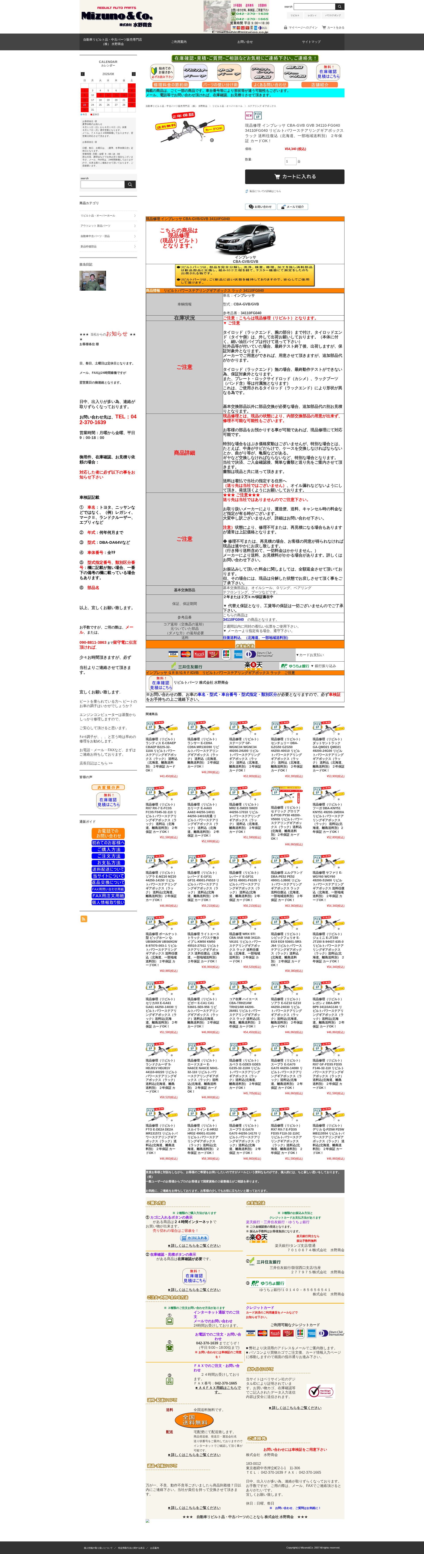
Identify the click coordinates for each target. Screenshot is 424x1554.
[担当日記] (93, 289)
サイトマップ (311, 41)
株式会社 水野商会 (213, 682)
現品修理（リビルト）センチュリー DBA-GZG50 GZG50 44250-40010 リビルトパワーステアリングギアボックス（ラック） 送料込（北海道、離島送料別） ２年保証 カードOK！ (287, 754)
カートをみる (335, 27)
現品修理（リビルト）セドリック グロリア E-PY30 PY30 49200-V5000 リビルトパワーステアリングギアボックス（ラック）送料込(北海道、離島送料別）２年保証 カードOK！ (287, 823)
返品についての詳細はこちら (265, 191)
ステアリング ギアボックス (262, 106)
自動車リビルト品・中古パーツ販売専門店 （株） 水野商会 (112, 42)
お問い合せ (245, 41)
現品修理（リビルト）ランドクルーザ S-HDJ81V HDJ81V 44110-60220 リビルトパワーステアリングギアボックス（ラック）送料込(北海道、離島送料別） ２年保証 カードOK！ (162, 1076)
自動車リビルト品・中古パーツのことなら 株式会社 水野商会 (245, 1517)
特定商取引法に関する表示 (131, 1548)
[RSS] (84, 920)
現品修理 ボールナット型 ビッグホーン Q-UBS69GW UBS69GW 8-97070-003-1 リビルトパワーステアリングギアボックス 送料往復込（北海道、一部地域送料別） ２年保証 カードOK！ (162, 949)
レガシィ (312, 15)
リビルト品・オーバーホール (227, 106)
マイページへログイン (303, 27)
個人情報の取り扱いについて (98, 1548)
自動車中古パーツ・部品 (95, 236)
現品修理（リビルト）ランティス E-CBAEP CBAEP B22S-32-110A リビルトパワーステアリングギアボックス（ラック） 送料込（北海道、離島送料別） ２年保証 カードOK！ (162, 754)
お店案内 (154, 1548)
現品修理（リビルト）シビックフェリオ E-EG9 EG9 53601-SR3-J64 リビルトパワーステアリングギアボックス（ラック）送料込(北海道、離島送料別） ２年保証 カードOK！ (286, 949)
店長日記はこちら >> (96, 763)
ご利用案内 (179, 41)
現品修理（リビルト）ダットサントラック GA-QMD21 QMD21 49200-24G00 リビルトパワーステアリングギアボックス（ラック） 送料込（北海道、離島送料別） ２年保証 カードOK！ (328, 754)
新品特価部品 (89, 246)
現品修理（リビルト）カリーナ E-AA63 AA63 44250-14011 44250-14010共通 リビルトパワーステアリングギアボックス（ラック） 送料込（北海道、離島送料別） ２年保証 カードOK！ (203, 820)
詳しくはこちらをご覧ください (196, 1245)
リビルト (295, 15)
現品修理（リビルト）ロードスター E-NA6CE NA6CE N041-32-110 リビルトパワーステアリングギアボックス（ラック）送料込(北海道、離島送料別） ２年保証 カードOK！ (203, 1076)
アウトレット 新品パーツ (95, 225)
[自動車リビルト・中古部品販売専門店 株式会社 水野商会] (117, 27)
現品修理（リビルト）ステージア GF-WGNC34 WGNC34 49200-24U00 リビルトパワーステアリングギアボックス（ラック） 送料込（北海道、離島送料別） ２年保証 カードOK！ (245, 754)
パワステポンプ (333, 15)
